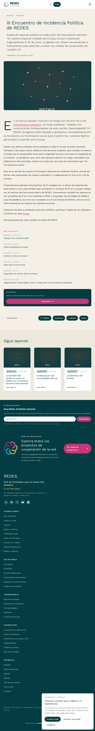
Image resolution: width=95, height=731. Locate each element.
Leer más (11, 387)
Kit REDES (8, 569)
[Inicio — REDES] (13, 4)
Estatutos (8, 612)
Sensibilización (10, 643)
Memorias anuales (11, 599)
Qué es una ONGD (11, 652)
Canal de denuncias (12, 617)
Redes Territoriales (12, 538)
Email (83, 318)
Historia (7, 525)
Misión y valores (10, 529)
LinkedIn (72, 318)
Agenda (7, 678)
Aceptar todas (53, 719)
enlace (26, 213)
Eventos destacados (12, 573)
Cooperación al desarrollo (15, 630)
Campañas (8, 564)
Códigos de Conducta (12, 586)
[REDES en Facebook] (11, 502)
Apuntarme (46, 301)
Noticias (10, 15)
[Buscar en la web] (51, 4)
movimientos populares (27, 124)
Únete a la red (10, 521)
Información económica (14, 604)
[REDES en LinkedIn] (28, 502)
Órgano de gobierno (12, 547)
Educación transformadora (15, 582)
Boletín (7, 674)
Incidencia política (11, 647)
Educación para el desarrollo (16, 639)
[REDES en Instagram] (17, 502)
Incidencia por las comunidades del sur (47, 376)
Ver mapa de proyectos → (72, 448)
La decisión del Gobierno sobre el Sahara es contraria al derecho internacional (17, 379)
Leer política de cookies (65, 713)
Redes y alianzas (11, 551)
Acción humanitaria (12, 634)
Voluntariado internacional (15, 577)
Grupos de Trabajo (12, 543)
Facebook (59, 318)
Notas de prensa (11, 669)
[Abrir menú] (90, 4)
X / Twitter (44, 318)
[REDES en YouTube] (22, 502)
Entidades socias (11, 534)
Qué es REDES (10, 516)
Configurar (50, 725)
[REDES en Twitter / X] (6, 502)
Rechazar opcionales (72, 719)
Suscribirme (84, 419)
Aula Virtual (8, 687)
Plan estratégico (11, 608)
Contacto (7, 691)
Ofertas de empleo (12, 682)
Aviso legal (38, 707)
